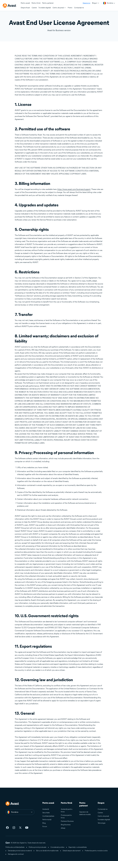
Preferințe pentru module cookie (96, 851)
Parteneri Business (67, 821)
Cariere (100, 813)
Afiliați (63, 828)
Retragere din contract (16, 854)
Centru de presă (103, 816)
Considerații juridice (57, 847)
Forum (44, 826)
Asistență (45, 809)
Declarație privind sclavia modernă (20, 851)
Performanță (46, 820)
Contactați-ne (102, 809)
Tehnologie (101, 823)
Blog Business (66, 825)
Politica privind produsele (37, 847)
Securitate (46, 813)
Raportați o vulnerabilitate (78, 847)
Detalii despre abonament (72, 851)
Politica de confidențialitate (15, 847)
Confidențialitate (48, 816)
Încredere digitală (104, 820)
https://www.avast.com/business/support (73, 189)
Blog (44, 823)
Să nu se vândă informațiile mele (47, 851)
